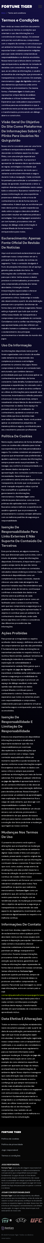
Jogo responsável (9, 1150)
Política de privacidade (12, 1144)
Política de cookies (10, 1138)
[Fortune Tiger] (16, 6)
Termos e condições (10, 1155)
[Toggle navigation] (40, 6)
